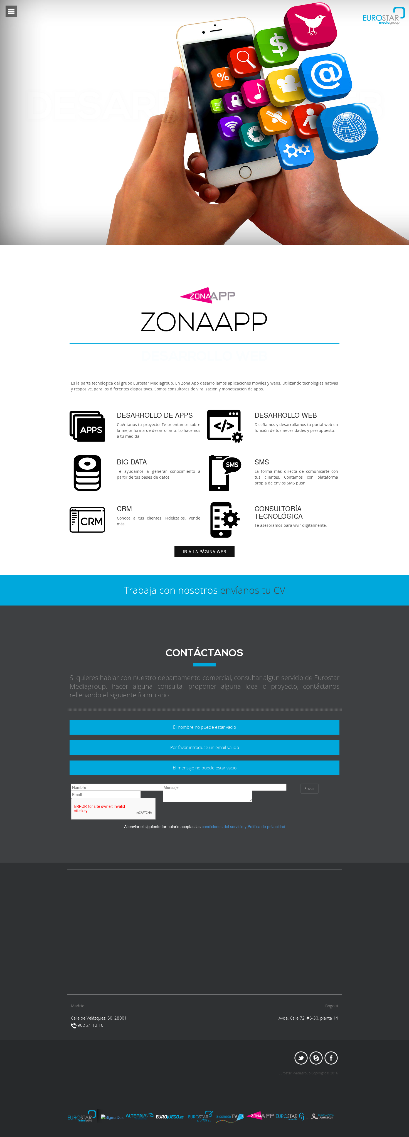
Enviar (309, 788)
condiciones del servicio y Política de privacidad (243, 826)
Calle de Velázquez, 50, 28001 (99, 1018)
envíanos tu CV (252, 590)
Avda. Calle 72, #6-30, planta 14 (308, 1018)
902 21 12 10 (90, 1025)
